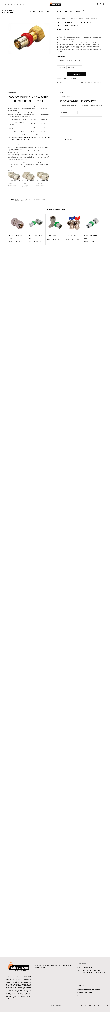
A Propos (40, 11)
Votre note (64, 112)
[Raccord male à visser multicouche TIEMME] (42, 176)
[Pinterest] (20, 4)
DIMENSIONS (61, 56)
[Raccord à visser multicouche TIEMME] (14, 176)
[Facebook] (3, 4)
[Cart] (107, 4)
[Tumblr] (23, 4)
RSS (71, 11)
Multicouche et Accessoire (92, 84)
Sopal (10, 238)
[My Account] (100, 4)
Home (58, 18)
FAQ (66, 11)
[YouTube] (11, 4)
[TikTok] (14, 4)
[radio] (61, 60)
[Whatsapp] (8, 4)
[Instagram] (6, 4)
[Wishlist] (104, 4)
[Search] (97, 4)
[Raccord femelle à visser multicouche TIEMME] (28, 176)
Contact (77, 11)
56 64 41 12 (12, 10)
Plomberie (64, 18)
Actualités (58, 11)
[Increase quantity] (65, 74)
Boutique (48, 11)
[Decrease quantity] (58, 74)
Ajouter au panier (76, 74)
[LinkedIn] (17, 4)
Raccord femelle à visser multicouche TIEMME (28, 182)
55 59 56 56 (6, 10)
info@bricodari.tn (9, 12)
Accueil (32, 11)
